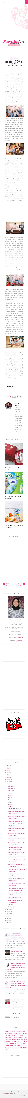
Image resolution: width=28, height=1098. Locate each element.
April (9, 804)
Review (19, 1045)
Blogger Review (9, 1031)
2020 (8, 777)
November (10, 788)
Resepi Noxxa (9, 1045)
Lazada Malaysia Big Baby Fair (15, 821)
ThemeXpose (13, 1091)
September (10, 793)
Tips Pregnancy (13, 1047)
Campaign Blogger (21, 1031)
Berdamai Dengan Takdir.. (17, 951)
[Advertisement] (14, 18)
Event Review (23, 1033)
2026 (8, 766)
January (10, 907)
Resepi (12, 1043)
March (9, 806)
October (10, 790)
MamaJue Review (16, 1039)
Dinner (15, 1033)
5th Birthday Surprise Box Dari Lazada (17, 857)
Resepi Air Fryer (21, 1043)
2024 (8, 768)
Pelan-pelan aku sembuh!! (17, 999)
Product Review (20, 1041)
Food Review (12, 1035)
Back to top (21, 1095)
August (9, 795)
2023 (8, 770)
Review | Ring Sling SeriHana (15, 897)
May (9, 802)
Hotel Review (22, 1035)
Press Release (14, 57)
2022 (8, 772)
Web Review (23, 1047)
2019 (8, 779)
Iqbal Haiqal (8, 1037)
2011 (8, 920)
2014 (8, 913)
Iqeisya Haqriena (18, 1037)
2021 (8, 775)
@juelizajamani (18, 640)
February (10, 904)
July (9, 797)
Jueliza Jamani (17, 404)
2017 (8, 784)
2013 (8, 916)
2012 (8, 918)
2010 (8, 922)
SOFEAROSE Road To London (15, 809)
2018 (8, 781)
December (10, 786)
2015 (8, 911)
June (9, 799)
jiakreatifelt (5, 1093)
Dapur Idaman (8, 1033)
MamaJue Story (20, 637)
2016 (8, 909)
